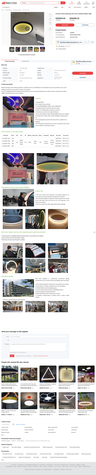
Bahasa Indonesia (87, 466)
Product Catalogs (21, 424)
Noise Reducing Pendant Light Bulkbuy (58, 457)
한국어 (59, 466)
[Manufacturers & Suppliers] (9, 2)
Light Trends (44, 457)
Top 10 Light (36, 457)
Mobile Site (78, 464)
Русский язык (35, 466)
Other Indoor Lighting (16, 447)
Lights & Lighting (8, 10)
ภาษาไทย (71, 466)
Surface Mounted (52, 432)
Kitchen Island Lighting (75, 447)
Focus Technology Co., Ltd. (39, 469)
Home (2, 10)
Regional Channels (64, 464)
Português (25, 466)
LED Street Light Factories (45, 454)
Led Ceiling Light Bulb (58, 454)
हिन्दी (67, 466)
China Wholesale (42, 464)
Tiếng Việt (80, 466)
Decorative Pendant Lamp (61, 447)
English (15, 466)
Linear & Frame (4, 427)
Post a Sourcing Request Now (40, 356)
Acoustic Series (74, 427)
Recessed (73, 432)
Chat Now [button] (86, 25)
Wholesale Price (50, 464)
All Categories (6, 7)
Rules (93, 7)
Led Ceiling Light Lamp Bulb (72, 454)
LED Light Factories (19, 454)
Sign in (93, 3)
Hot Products (13, 464)
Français (29, 466)
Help (69, 7)
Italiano (41, 466)
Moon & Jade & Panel (52, 427)
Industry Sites (57, 464)
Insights (83, 464)
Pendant (26, 432)
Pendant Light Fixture (86, 454)
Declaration (62, 469)
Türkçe (75, 466)
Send (12, 355)
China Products (20, 464)
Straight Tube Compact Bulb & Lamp (32, 447)
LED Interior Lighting (17, 10)
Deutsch (45, 466)
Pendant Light (6, 447)
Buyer (62, 7)
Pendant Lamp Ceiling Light (25, 457)
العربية (55, 466)
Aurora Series (51, 429)
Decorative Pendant (29, 429)
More (2, 460)
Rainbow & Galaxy (5, 432)
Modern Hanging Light (47, 447)
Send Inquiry (65, 25)
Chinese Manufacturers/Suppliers (31, 464)
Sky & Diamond (4, 429)
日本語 (63, 466)
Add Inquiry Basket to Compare (27, 54)
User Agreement (56, 469)
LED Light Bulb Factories (31, 454)
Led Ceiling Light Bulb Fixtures (9, 457)
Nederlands (50, 466)
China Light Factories (7, 454)
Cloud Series (74, 429)
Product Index (72, 464)
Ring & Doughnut (28, 427)
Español (19, 466)
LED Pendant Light (25, 10)
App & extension (77, 7)
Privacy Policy (69, 469)
